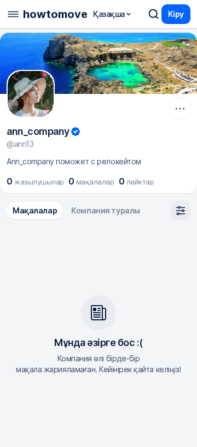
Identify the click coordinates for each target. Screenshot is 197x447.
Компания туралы (105, 210)
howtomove (55, 14)
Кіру (176, 14)
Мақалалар (35, 210)
